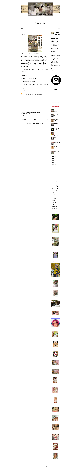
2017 (53, 167)
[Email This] (44, 69)
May (53, 200)
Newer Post (24, 119)
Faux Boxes (56, 151)
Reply (24, 90)
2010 (53, 181)
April (53, 202)
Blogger (46, 466)
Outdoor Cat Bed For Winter (56, 116)
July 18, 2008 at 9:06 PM (37, 94)
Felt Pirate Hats (56, 138)
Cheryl (57, 32)
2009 (53, 183)
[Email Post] (42, 69)
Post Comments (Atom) (38, 123)
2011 (53, 179)
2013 (53, 175)
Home (23, 16)
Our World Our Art (56, 129)
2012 (53, 177)
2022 (53, 156)
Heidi (24, 78)
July (53, 196)
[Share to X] (45, 69)
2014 (53, 173)
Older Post (46, 119)
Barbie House (57, 142)
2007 (53, 211)
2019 (53, 162)
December (54, 186)
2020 (53, 160)
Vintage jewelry (56, 110)
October (53, 190)
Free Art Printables (27, 94)
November (54, 188)
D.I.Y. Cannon (57, 123)
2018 (53, 164)
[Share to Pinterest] (47, 69)
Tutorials (28, 16)
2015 (53, 171)
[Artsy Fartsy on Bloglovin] (55, 103)
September (54, 192)
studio (25, 71)
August (53, 194)
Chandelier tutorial (56, 120)
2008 (53, 185)
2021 (53, 158)
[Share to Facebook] (46, 69)
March (53, 204)
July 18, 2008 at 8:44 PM (31, 78)
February (54, 206)
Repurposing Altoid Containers (56, 134)
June (53, 198)
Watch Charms (55, 147)
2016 (53, 169)
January (53, 208)
